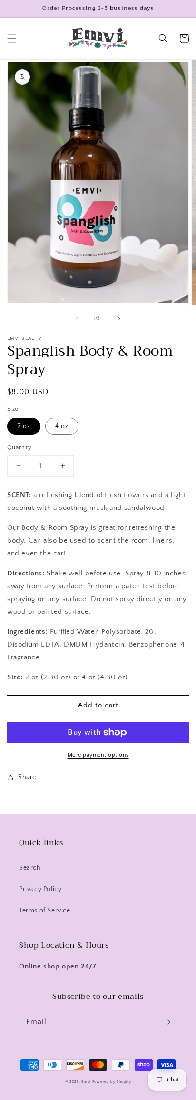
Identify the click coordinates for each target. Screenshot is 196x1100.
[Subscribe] (166, 1021)
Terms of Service (44, 910)
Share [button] (27, 777)
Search (30, 868)
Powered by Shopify (111, 1082)
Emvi (86, 1082)
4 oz (62, 426)
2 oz (23, 426)
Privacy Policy (40, 889)
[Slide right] (118, 318)
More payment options (98, 755)
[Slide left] (77, 318)
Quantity (19, 447)
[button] (11, 38)
